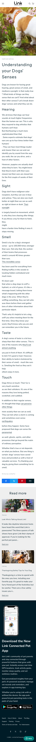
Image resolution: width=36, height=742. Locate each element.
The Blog (26, 718)
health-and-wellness (8, 59)
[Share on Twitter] (14, 481)
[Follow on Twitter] (16, 732)
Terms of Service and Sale (9, 725)
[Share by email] (30, 481)
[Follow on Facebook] (11, 732)
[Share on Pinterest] (22, 481)
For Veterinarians (24, 725)
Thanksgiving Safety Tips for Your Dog (17, 570)
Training (11, 721)
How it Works (12, 718)
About (20, 718)
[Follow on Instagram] (21, 732)
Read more (5, 544)
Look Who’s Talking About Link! (14, 519)
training (4, 566)
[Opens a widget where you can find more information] (29, 738)
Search (4, 718)
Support (4, 721)
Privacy (17, 721)
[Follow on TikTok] (25, 732)
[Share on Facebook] (6, 481)
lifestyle (4, 515)
